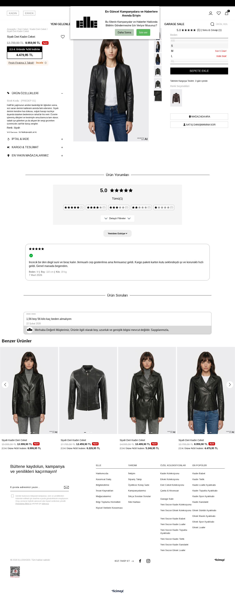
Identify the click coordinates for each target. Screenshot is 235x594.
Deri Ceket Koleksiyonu (172, 485)
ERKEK (29, 13)
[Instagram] (148, 561)
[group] (29, 400)
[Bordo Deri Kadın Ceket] (177, 98)
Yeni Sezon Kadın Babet (172, 518)
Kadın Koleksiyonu (169, 473)
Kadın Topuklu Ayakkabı (205, 490)
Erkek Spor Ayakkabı (203, 521)
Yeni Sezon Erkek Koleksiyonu (175, 510)
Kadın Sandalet (200, 502)
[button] (5, 384)
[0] (226, 13)
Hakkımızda (102, 473)
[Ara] (212, 24)
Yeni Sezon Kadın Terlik (172, 539)
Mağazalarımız (103, 496)
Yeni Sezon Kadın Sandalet (174, 544)
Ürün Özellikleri (25, 93)
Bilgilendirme (102, 485)
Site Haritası (134, 502)
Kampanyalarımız (137, 490)
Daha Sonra (124, 32)
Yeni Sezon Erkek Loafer (172, 550)
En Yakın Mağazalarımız (30, 155)
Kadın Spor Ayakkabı (203, 496)
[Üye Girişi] (210, 13)
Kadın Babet (199, 473)
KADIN (13, 13)
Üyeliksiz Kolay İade (138, 485)
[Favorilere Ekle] (63, 37)
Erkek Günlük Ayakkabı (204, 510)
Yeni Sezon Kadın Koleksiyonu (175, 504)
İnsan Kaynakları (104, 490)
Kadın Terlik (198, 479)
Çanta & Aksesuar (169, 490)
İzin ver (143, 32)
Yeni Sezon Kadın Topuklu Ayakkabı (173, 531)
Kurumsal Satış (103, 479)
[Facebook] (140, 561)
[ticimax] (219, 560)
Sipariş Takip (135, 479)
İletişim (131, 473)
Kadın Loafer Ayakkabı (204, 485)
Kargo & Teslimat (25, 147)
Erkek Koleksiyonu (169, 479)
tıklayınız (45, 504)
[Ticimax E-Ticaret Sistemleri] (117, 591)
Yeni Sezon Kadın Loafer (172, 524)
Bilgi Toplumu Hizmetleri (108, 502)
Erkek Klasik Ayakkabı (204, 516)
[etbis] (15, 572)
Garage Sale (166, 499)
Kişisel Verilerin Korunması (109, 508)
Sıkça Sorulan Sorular (139, 496)
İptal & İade (20, 139)
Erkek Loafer (199, 527)
